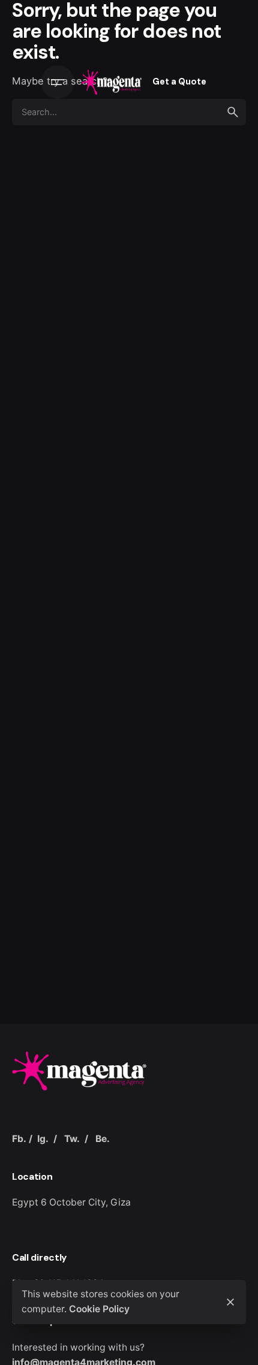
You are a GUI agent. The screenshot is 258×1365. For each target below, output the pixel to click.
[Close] (230, 1302)
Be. (102, 1138)
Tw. (72, 1138)
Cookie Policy (99, 1309)
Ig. (43, 1138)
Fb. (19, 1138)
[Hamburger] (57, 82)
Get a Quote (179, 82)
